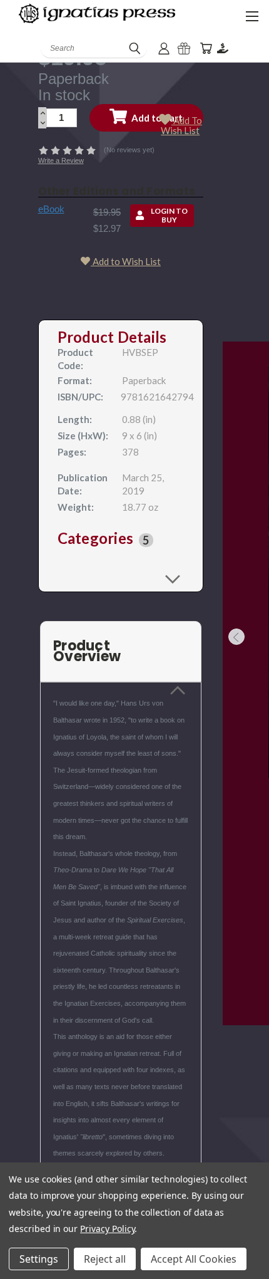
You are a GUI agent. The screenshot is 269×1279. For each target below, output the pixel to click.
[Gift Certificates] (184, 48)
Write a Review (61, 160)
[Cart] (205, 48)
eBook (51, 209)
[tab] (121, 540)
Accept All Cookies (193, 1259)
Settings (38, 1259)
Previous (236, 637)
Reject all (105, 1259)
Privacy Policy (107, 1229)
